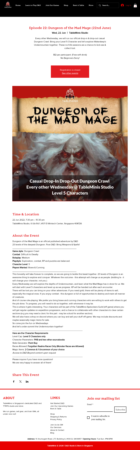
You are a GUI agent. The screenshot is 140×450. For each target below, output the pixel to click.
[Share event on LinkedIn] (27, 381)
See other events (70, 73)
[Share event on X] (20, 381)
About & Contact (57, 430)
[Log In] (122, 5)
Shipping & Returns (58, 417)
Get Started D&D (57, 403)
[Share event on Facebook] (13, 381)
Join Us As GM (56, 425)
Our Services (55, 427)
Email (90, 404)
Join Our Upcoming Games (61, 406)
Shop (52, 414)
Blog (52, 433)
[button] (52, 5)
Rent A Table (55, 409)
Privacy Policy (56, 419)
